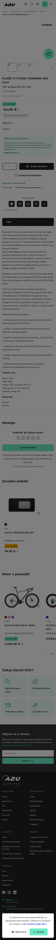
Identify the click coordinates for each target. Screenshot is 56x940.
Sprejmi (40, 931)
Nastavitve (20, 931)
